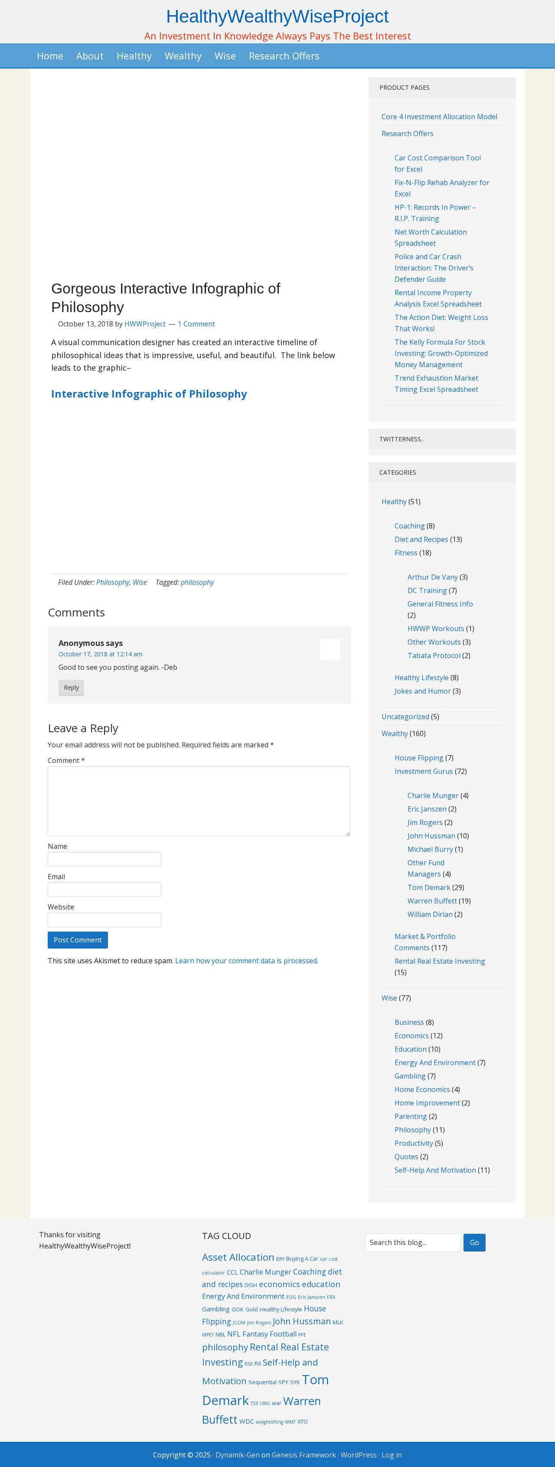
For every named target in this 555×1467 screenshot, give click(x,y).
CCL (232, 1272)
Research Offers (408, 133)
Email (56, 876)
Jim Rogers (425, 822)
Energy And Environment (435, 1062)
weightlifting (269, 1422)
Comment (66, 760)
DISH (251, 1285)
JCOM (239, 1323)
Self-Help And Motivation (435, 1170)
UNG (265, 1403)
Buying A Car (302, 1258)
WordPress (359, 1455)
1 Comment (196, 324)
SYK (295, 1382)
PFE (302, 1335)
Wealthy (395, 733)
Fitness (406, 552)
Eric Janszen (427, 809)
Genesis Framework (304, 1455)
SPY (283, 1382)
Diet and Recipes (421, 539)
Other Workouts (434, 642)
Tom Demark (429, 887)
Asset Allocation (238, 1257)
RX (258, 1363)
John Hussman (431, 836)
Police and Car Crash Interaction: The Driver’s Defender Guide (434, 268)
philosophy (197, 582)
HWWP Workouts (436, 628)
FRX (331, 1297)
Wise (140, 582)
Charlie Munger (433, 795)
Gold (251, 1309)
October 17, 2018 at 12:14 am (101, 654)
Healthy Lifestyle (422, 677)
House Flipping (419, 758)
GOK (238, 1309)
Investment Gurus (424, 771)
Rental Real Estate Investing (440, 961)
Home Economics (422, 1089)
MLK (338, 1322)
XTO (302, 1421)
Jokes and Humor (423, 691)
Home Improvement (427, 1103)
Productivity (414, 1143)
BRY (280, 1259)
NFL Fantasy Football (262, 1334)
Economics (412, 1035)
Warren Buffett (432, 901)
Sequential (262, 1382)
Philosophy (112, 582)
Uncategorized (405, 716)
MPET (208, 1335)
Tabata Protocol (434, 655)
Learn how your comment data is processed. (246, 960)
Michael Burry (430, 849)
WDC (246, 1421)
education (321, 1283)
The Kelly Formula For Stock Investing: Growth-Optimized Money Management (441, 353)
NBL (220, 1334)
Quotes (406, 1156)
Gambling (410, 1076)
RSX (249, 1364)
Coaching (410, 526)
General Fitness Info (440, 604)
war (276, 1403)
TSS (254, 1403)
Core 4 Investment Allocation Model (439, 116)
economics (279, 1283)
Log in (392, 1455)
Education (411, 1049)
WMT (290, 1422)
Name (57, 846)
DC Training (427, 590)
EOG (291, 1297)
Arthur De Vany (433, 577)
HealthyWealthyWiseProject (277, 16)
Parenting (411, 1116)
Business (409, 1022)
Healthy (394, 501)
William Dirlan (430, 914)
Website (61, 907)
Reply (71, 687)
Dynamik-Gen (237, 1455)
